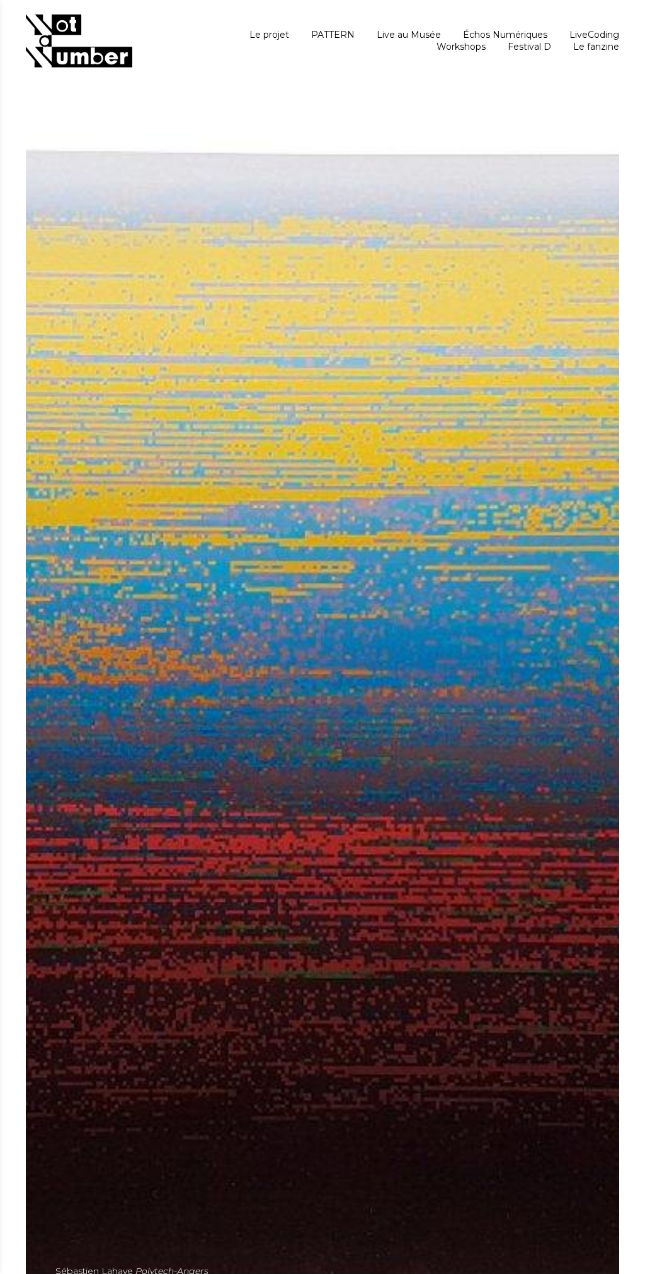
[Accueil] (79, 40)
